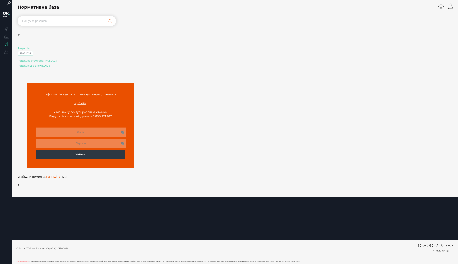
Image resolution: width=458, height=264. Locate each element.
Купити (80, 103)
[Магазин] (6, 52)
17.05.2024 (25, 53)
